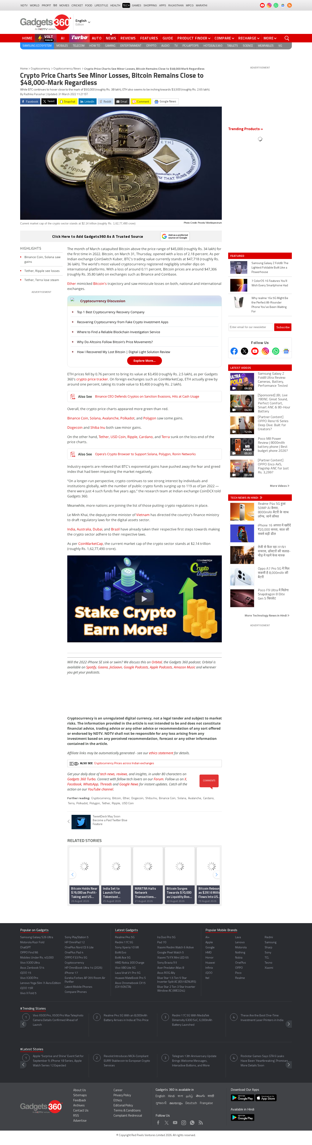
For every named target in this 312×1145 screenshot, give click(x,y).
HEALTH (115, 5)
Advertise (80, 1121)
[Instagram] (265, 351)
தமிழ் (189, 1096)
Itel (207, 978)
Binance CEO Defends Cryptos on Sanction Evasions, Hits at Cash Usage (147, 396)
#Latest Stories (31, 1049)
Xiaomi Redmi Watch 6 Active (175, 947)
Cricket (77, 5)
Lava (238, 937)
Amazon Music (184, 667)
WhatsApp (90, 784)
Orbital (157, 662)
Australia (84, 529)
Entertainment (130, 45)
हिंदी (55, 5)
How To (94, 45)
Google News (128, 784)
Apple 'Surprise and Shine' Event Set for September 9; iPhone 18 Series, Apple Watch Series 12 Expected (58, 1061)
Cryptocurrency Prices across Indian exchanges (124, 763)
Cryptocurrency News (67, 68)
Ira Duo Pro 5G (166, 937)
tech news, (108, 774)
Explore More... (145, 361)
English (160, 1096)
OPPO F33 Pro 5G (76, 957)
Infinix (209, 968)
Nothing (240, 952)
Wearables (266, 45)
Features (149, 38)
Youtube (175, 1121)
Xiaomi (269, 968)
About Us (79, 1090)
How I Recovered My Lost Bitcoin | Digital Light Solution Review (123, 352)
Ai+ (207, 937)
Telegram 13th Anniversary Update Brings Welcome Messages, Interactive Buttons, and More (194, 1061)
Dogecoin (75, 427)
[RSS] (289, 5)
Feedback (79, 1100)
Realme (240, 978)
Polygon (149, 418)
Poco (238, 973)
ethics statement (161, 753)
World (34, 5)
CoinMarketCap (90, 543)
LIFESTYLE (101, 5)
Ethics (118, 1100)
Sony (268, 952)
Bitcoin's (100, 283)
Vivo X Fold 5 (28, 993)
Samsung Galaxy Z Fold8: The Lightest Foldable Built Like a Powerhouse (270, 268)
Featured (237, 256)
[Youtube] (255, 351)
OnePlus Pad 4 (74, 952)
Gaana (103, 667)
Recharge (247, 38)
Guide (168, 38)
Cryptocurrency (40, 68)
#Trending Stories (33, 1008)
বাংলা (180, 1096)
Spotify (91, 667)
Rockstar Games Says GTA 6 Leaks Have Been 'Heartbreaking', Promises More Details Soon (264, 1061)
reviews (121, 774)
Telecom (78, 45)
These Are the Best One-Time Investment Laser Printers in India (262, 1018)
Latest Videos (240, 368)
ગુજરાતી (161, 1103)
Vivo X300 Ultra (30, 962)
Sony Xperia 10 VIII (127, 947)
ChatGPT (25, 947)
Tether (104, 436)
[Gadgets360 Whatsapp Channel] (275, 351)
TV (176, 45)
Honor (209, 957)
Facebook (74, 784)
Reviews (128, 38)
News (111, 38)
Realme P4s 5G (125, 937)
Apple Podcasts (161, 667)
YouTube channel (100, 789)
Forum (158, 779)
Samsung (270, 942)
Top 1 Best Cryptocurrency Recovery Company (111, 312)
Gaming (110, 45)
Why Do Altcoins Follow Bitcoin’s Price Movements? (115, 342)
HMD (208, 952)
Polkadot (127, 418)
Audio (165, 45)
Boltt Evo (120, 952)
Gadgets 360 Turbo (81, 779)
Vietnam (143, 514)
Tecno (268, 962)
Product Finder (192, 38)
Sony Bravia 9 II (167, 962)
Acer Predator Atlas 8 (170, 968)
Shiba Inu (97, 427)
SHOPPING (150, 5)
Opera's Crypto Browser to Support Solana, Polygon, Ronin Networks (145, 454)
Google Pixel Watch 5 (170, 952)
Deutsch (191, 1103)
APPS (162, 5)
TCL (267, 957)
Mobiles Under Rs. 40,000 (36, 957)
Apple (209, 942)
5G (280, 45)
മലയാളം (176, 1103)
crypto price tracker (92, 379)
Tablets (232, 45)
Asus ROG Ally (166, 973)
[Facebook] (234, 351)
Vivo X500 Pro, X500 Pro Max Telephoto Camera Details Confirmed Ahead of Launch (58, 1020)
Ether (71, 283)
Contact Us (81, 1110)
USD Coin (118, 436)
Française (206, 1103)
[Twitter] (244, 351)
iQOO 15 (25, 973)
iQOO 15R (26, 988)
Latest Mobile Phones (78, 987)
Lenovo (240, 942)
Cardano (146, 436)
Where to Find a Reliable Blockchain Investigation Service (118, 332)
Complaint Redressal (128, 1115)
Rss (200, 1121)
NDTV (24, 5)
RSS (76, 1115)
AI (63, 38)
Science (248, 45)
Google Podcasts (136, 667)
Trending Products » (245, 129)
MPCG (190, 5)
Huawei (210, 962)
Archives (79, 1105)
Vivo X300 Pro (29, 978)
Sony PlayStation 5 (77, 937)
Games (136, 5)
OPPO (239, 968)
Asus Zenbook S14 (32, 968)
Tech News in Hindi (244, 497)
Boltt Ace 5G (123, 957)
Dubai (97, 529)
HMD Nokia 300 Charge (129, 962)
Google (210, 947)
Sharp (268, 947)
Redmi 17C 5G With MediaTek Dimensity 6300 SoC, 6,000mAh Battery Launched (192, 1020)
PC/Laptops (191, 45)
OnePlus (240, 962)
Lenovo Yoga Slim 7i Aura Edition (40, 983)
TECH (126, 5)
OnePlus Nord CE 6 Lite (79, 947)
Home (27, 38)
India (71, 529)
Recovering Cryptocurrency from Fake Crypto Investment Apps (122, 322)
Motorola (241, 947)
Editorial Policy (123, 1105)
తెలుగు (200, 1096)
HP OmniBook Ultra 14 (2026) (83, 968)
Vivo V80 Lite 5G (125, 968)
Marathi (201, 5)
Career (118, 1090)
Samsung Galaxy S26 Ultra (36, 937)
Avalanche (110, 418)
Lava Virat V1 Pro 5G (128, 973)
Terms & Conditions (127, 1110)
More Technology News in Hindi (266, 615)
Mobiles (62, 45)
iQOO (208, 973)
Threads (106, 784)
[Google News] (286, 351)
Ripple (132, 436)
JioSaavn (116, 667)
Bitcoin (116, 798)
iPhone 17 (71, 973)
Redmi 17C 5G (124, 942)
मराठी (211, 1096)
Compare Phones (76, 992)
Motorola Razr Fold (32, 942)
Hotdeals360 (213, 45)
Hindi (171, 1096)
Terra (166, 436)
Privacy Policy (122, 1095)
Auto (97, 38)
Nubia (238, 957)
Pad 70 (161, 942)
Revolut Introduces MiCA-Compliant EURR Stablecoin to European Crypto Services (127, 1061)
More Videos (278, 485)
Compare (223, 38)
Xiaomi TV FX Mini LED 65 (173, 957)
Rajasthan (176, 5)
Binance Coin (77, 418)
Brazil (115, 529)
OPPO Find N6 (29, 952)
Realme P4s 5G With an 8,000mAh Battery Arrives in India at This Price (126, 1018)
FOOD (88, 5)
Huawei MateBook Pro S (130, 978)
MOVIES (64, 5)
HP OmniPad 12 (75, 942)
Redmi (269, 937)
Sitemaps (80, 1095)
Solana (95, 418)
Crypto (151, 45)
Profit (46, 5)
